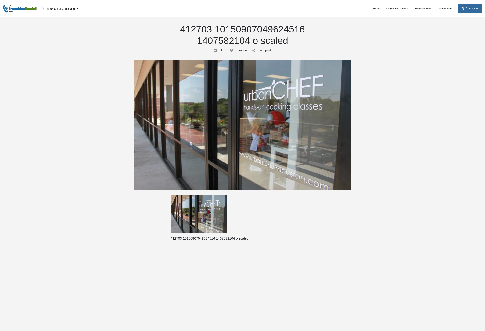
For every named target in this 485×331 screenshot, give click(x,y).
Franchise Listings (397, 8)
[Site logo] (20, 8)
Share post (263, 50)
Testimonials (444, 8)
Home (376, 8)
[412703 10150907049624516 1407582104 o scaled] (199, 214)
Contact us (472, 8)
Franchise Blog (423, 8)
